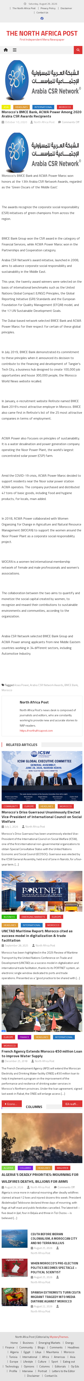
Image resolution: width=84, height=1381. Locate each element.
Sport (54, 1362)
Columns (34, 1106)
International (43, 107)
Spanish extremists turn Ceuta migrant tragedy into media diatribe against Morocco (56, 1297)
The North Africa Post (23, 8)
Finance (24, 1037)
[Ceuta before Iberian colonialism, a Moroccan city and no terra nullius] (15, 1239)
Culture (42, 1362)
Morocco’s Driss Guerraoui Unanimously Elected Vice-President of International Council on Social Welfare (42, 816)
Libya (38, 1352)
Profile (13, 1371)
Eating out (69, 1362)
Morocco (65, 107)
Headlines (21, 107)
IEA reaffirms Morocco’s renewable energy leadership (73, 1104)
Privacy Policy (48, 8)
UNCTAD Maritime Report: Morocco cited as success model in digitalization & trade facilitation (37, 935)
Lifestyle (28, 1362)
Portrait (42, 1371)
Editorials (60, 1366)
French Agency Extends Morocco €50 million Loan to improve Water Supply (42, 1054)
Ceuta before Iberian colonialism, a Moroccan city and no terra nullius (54, 1238)
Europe (29, 806)
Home (14, 1343)
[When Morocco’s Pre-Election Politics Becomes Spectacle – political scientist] (15, 1268)
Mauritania (52, 1352)
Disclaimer (66, 8)
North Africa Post (44, 122)
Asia (6, 107)
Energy (69, 1343)
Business (9, 917)
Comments (56, 1347)
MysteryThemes (59, 1337)
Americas (59, 1357)
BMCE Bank (71, 685)
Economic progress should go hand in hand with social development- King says (14, 1104)
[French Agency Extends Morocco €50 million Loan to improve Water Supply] (42, 1008)
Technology (12, 1366)
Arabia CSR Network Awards (46, 685)
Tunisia (13, 1357)
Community (11, 806)
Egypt (27, 1352)
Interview (27, 1371)
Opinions (29, 1366)
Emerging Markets (33, 917)
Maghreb (62, 1168)
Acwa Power (21, 685)
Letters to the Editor (63, 1371)
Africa (45, 1357)
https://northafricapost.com (36, 730)
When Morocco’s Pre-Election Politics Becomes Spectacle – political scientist (54, 1267)
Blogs (41, 1347)
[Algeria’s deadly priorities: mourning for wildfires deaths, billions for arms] (42, 1138)
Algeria (8, 1168)
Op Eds (75, 1366)
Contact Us (42, 12)
